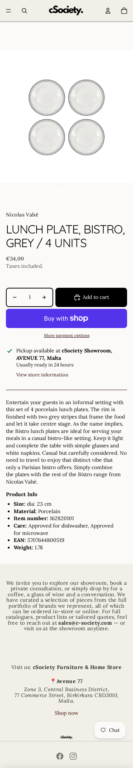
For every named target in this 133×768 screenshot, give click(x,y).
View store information (42, 375)
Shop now (66, 713)
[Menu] (8, 10)
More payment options (66, 335)
